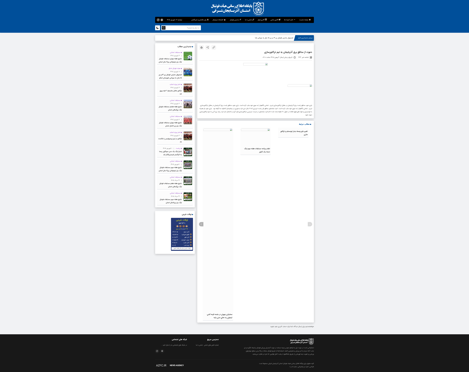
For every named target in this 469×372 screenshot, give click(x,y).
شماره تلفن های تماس (211, 345)
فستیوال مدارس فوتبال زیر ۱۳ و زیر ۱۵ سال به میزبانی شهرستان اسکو (270, 38)
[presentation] (310, 224)
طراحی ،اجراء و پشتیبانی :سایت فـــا (302, 366)
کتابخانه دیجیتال (218, 20)
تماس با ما (199, 345)
